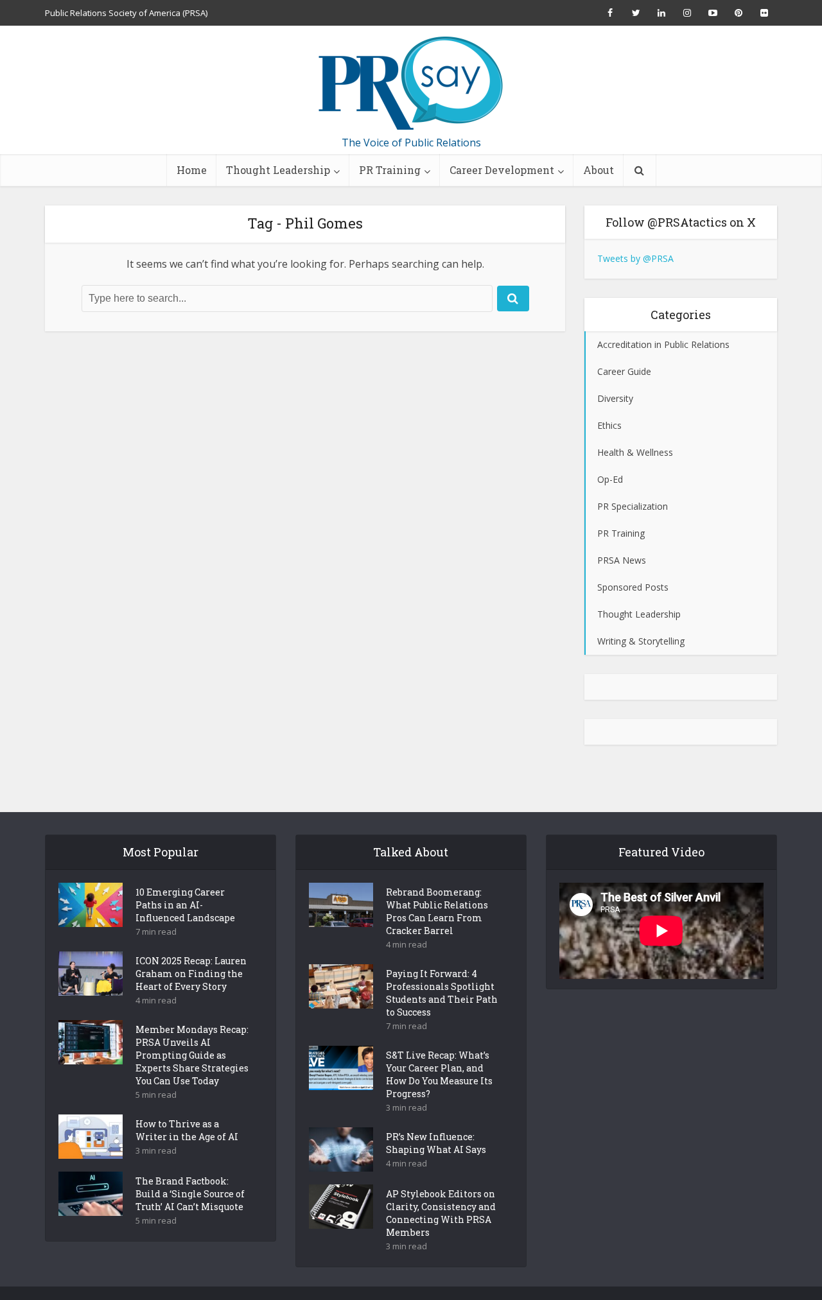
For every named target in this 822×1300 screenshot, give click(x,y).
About (598, 170)
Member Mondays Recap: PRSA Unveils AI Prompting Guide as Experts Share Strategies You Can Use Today (192, 1055)
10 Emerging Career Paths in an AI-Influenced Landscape (185, 905)
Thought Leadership (278, 170)
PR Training (390, 170)
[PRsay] (411, 83)
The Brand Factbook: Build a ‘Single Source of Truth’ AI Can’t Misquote (190, 1194)
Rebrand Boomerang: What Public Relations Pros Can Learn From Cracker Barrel (437, 911)
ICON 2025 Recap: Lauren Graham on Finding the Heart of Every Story (191, 973)
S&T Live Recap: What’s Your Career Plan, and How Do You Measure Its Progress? (439, 1074)
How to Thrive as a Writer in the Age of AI (187, 1130)
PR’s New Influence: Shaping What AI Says (436, 1143)
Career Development (502, 170)
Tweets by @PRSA (635, 258)
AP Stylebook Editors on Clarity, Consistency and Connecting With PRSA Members (441, 1213)
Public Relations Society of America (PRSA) (126, 13)
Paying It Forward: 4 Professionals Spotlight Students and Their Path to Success (442, 992)
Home (192, 170)
